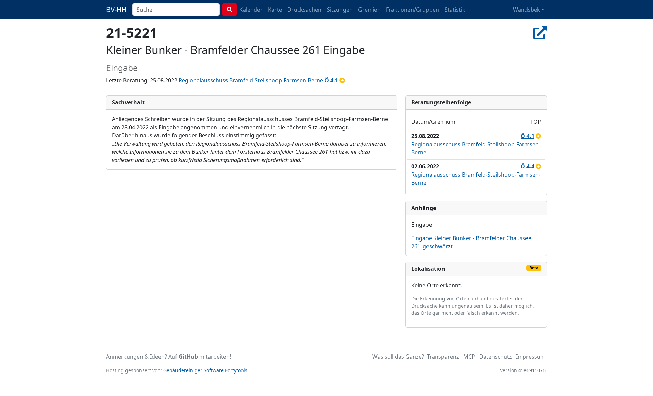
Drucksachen (304, 9)
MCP (469, 356)
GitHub (188, 356)
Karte (275, 9)
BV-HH (116, 9)
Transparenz (443, 356)
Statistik (455, 9)
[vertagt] (342, 80)
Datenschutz (495, 356)
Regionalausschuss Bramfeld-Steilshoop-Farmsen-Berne (251, 80)
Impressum (531, 356)
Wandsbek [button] (526, 9)
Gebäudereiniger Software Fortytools (205, 370)
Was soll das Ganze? (398, 356)
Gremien (369, 9)
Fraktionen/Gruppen (412, 9)
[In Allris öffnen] (540, 32)
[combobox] (176, 9)
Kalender (251, 9)
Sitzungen (340, 9)
